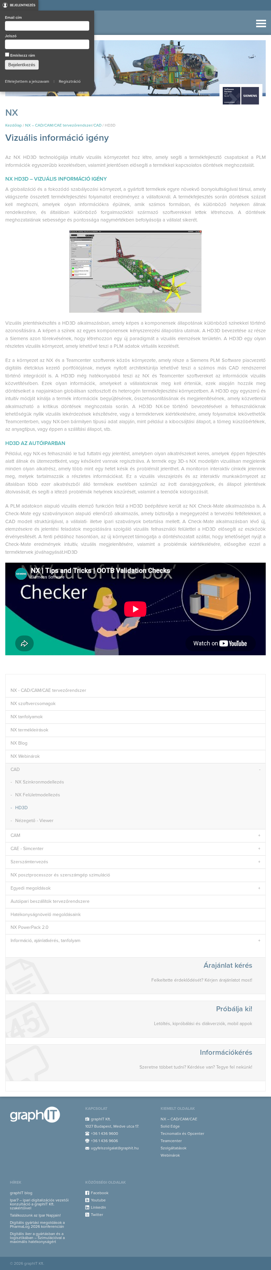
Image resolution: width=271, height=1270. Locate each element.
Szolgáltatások (173, 1148)
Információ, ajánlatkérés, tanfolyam (45, 940)
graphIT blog (21, 1193)
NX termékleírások (29, 730)
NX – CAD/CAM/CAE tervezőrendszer (58, 125)
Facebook (99, 1193)
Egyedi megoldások (31, 888)
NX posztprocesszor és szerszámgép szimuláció (60, 875)
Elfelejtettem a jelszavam (27, 81)
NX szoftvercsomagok (33, 703)
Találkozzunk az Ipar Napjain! (35, 1215)
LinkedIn (98, 1207)
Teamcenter (171, 1141)
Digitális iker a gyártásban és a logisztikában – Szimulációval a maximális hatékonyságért (37, 1238)
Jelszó (11, 36)
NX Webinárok (25, 756)
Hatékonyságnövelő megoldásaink (46, 914)
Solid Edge (170, 1126)
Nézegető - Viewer (34, 820)
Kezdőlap (13, 125)
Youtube (98, 1200)
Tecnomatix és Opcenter (182, 1134)
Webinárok (170, 1155)
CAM (15, 835)
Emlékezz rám (22, 55)
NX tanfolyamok (27, 717)
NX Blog (19, 743)
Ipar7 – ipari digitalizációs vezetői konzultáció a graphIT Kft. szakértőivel (39, 1204)
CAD (97, 125)
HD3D (21, 808)
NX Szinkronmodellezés (39, 782)
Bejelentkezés (22, 5)
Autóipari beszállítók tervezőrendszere (50, 901)
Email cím (13, 17)
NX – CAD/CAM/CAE (179, 1119)
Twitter (97, 1215)
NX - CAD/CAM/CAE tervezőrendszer (48, 690)
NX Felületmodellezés (37, 795)
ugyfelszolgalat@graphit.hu (115, 1148)
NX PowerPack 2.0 (30, 927)
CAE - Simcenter (27, 848)
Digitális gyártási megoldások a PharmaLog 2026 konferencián (37, 1224)
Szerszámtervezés (29, 862)
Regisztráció (70, 81)
